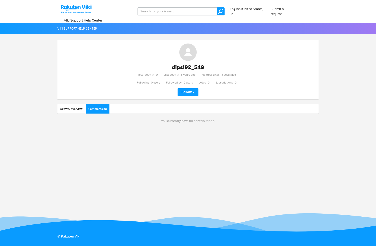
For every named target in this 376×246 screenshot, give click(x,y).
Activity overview (71, 108)
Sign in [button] (309, 11)
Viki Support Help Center (83, 20)
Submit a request (277, 11)
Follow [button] (186, 92)
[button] (221, 11)
